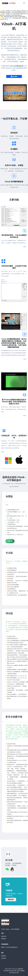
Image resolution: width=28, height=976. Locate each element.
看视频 (6, 19)
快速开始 (3, 936)
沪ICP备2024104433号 (10, 970)
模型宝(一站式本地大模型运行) (9, 947)
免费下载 (10, 541)
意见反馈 (3, 958)
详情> (25, 246)
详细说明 (3, 938)
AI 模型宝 (10, 18)
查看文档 (11, 899)
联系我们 (3, 956)
